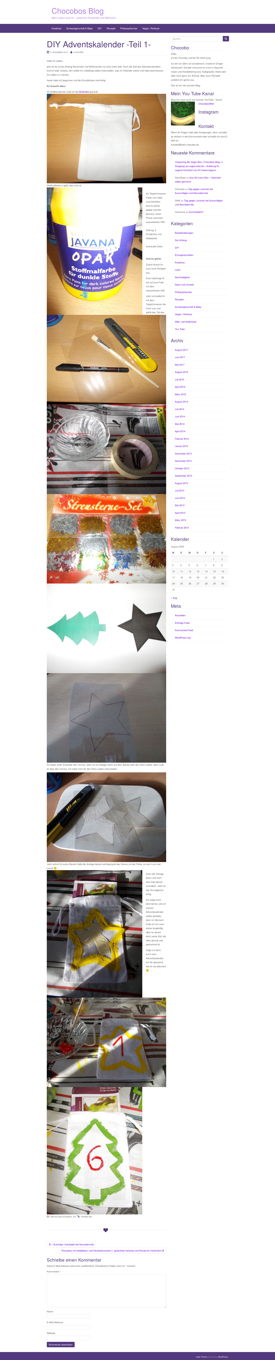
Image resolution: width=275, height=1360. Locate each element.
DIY (100, 28)
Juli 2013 (179, 490)
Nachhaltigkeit (182, 277)
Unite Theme (201, 1356)
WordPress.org (183, 637)
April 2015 (180, 386)
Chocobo (78, 52)
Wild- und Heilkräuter (186, 321)
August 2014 (181, 401)
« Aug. (174, 597)
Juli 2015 (179, 379)
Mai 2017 (179, 364)
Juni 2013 (180, 498)
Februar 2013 (182, 527)
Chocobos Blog (78, 10)
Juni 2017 (180, 357)
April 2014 (180, 431)
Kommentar (54, 1271)
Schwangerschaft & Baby (79, 28)
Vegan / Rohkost (150, 28)
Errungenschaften (184, 255)
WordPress (223, 1356)
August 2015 (181, 372)
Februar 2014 (182, 438)
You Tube (180, 329)
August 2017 (181, 349)
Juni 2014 (180, 416)
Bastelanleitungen (61, 1216)
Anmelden (180, 615)
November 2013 (183, 460)
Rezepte (111, 28)
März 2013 (180, 520)
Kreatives (56, 28)
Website (51, 1333)
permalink (86, 1216)
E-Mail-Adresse (55, 1322)
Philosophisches (128, 28)
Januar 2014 (181, 446)
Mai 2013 (179, 505)
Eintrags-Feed (182, 622)
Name (50, 1311)
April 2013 (180, 512)
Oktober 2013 (182, 468)
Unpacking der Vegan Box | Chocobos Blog (197, 162)
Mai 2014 (179, 424)
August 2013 (181, 483)
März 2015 (180, 394)
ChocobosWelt (206, 103)
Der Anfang (181, 240)
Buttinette (84, 91)
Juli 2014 (179, 409)
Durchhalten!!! (196, 212)
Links (177, 269)
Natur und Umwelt (184, 284)
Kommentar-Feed (184, 630)
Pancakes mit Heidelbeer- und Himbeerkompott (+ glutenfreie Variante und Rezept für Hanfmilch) (111, 1250)
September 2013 (183, 475)
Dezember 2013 (183, 453)
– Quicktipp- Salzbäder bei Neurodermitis (72, 1244)
